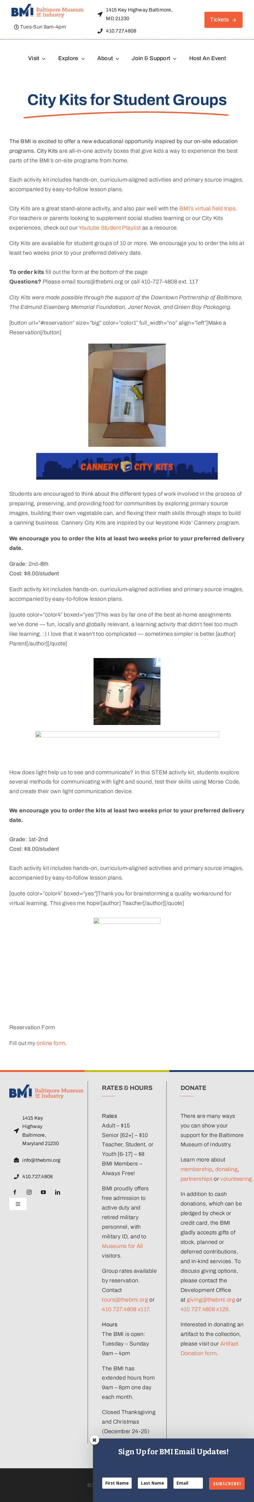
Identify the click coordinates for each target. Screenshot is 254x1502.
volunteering (236, 1179)
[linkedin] (57, 1192)
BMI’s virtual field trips (207, 208)
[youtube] (43, 1192)
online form (51, 1043)
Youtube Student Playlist (110, 228)
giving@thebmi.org (211, 1300)
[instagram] (29, 1192)
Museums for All (122, 1246)
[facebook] (14, 1192)
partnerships (196, 1179)
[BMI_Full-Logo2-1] (47, 6)
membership (196, 1169)
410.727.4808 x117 (125, 1309)
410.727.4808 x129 (205, 1309)
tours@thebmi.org (125, 1300)
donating (226, 1169)
